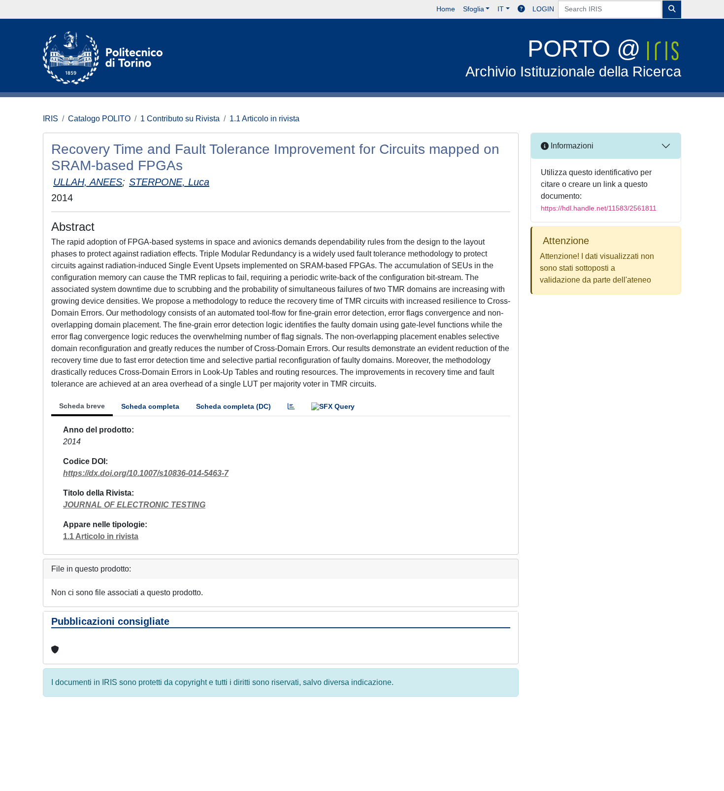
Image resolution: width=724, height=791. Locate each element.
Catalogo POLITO (99, 118)
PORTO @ (573, 57)
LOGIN (543, 9)
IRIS (50, 118)
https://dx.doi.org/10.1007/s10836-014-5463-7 (146, 473)
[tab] (291, 406)
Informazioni (571, 146)
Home (445, 9)
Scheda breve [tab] (82, 406)
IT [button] (500, 9)
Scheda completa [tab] (150, 406)
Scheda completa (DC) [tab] (233, 406)
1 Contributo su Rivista (180, 118)
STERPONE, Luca (169, 182)
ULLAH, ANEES (87, 182)
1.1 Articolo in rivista (264, 118)
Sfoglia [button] (473, 9)
